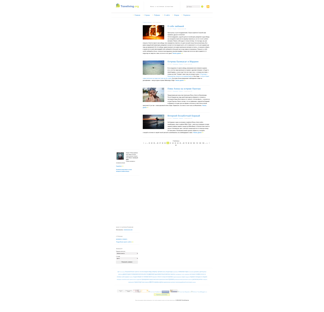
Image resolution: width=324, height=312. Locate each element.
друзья (151, 274)
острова (169, 276)
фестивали (145, 282)
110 (197, 143)
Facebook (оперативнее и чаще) (124, 169)
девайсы (196, 271)
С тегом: (118, 256)
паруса (188, 277)
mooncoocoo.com (128, 230)
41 (170, 143)
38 (162, 143)
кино (131, 277)
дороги (125, 274)
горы (186, 271)
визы (164, 272)
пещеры (119, 279)
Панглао (181, 64)
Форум (176, 15)
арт (118, 272)
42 (173, 143)
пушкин (171, 279)
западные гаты (180, 274)
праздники (145, 279)
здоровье (187, 274)
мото (150, 277)
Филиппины (175, 64)
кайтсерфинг (126, 277)
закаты (173, 274)
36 (157, 143)
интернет (193, 274)
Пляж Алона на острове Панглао (184, 88)
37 (160, 143)
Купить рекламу (161, 295)
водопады (169, 272)
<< (145, 143)
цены (161, 282)
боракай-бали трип (131, 272)
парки (183, 277)
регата (190, 279)
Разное (174, 28)
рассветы (186, 279)
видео (146, 271)
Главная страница (147, 22)
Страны (147, 15)
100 (194, 143)
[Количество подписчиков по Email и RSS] (155, 292)
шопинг (173, 282)
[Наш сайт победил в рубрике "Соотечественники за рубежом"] (173, 292)
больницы (122, 271)
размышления (178, 279)
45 (180, 143)
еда (156, 274)
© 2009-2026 (182, 300)
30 (154, 143)
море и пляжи (143, 276)
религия (195, 279)
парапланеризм (177, 277)
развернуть (119, 239)
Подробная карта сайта (124, 242)
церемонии (167, 282)
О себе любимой (176, 26)
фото (151, 282)
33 (191, 64)
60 (183, 143)
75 (191, 91)
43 (175, 143)
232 (185, 28)
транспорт (138, 282)
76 (191, 118)
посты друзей (137, 279)
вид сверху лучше (155, 271)
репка (200, 279)
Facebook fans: (165, 291)
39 (165, 143)
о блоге (159, 277)
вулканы (175, 271)
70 (186, 143)
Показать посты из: (120, 251)
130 (203, 143)
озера (164, 277)
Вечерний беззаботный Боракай (184, 115)
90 (191, 143)
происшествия (163, 279)
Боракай (181, 118)
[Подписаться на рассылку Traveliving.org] (208, 7)
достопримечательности (138, 274)
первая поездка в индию (198, 277)
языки (194, 282)
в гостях (141, 271)
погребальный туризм (127, 279)
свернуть (125, 239)
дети (201, 271)
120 (200, 143)
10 (149, 143)
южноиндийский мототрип (184, 282)
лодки (135, 277)
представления (154, 279)
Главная (137, 15)
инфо (198, 274)
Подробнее (119, 166)
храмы (156, 282)
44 (177, 143)
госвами (191, 271)
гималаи (181, 271)
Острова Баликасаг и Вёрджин (183, 61)
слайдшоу (205, 279)
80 (188, 143)
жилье (167, 274)
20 (151, 143)
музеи (154, 277)
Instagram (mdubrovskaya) (122, 171)
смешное (131, 282)
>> (207, 143)
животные (161, 274)
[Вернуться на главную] (127, 7)
